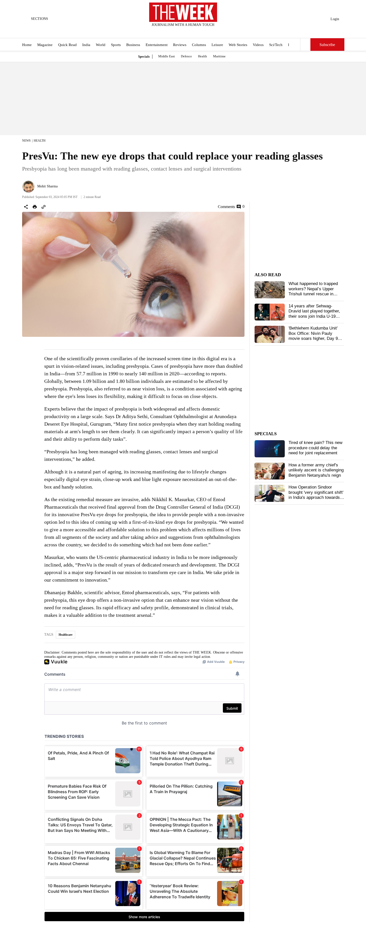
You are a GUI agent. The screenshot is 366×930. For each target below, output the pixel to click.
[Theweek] (183, 12)
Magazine (45, 45)
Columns (199, 45)
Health (202, 56)
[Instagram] (179, 31)
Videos (258, 45)
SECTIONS (39, 19)
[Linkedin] (195, 31)
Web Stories (238, 45)
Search (305, 45)
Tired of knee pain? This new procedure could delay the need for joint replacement (315, 447)
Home (27, 45)
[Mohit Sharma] (28, 186)
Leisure (217, 45)
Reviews (179, 45)
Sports (116, 45)
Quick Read (67, 45)
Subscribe (327, 45)
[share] (26, 207)
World (100, 45)
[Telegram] (204, 31)
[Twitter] (171, 31)
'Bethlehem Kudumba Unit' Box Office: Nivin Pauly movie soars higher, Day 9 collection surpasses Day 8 (314, 336)
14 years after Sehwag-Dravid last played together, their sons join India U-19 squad (314, 314)
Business (133, 45)
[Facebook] (162, 31)
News (26, 140)
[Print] (34, 207)
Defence (186, 56)
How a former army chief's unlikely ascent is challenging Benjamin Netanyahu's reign (316, 470)
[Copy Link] (43, 207)
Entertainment (157, 45)
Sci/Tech (275, 45)
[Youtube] (187, 31)
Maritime (219, 56)
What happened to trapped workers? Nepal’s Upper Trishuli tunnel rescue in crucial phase (313, 291)
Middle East (166, 56)
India (86, 45)
